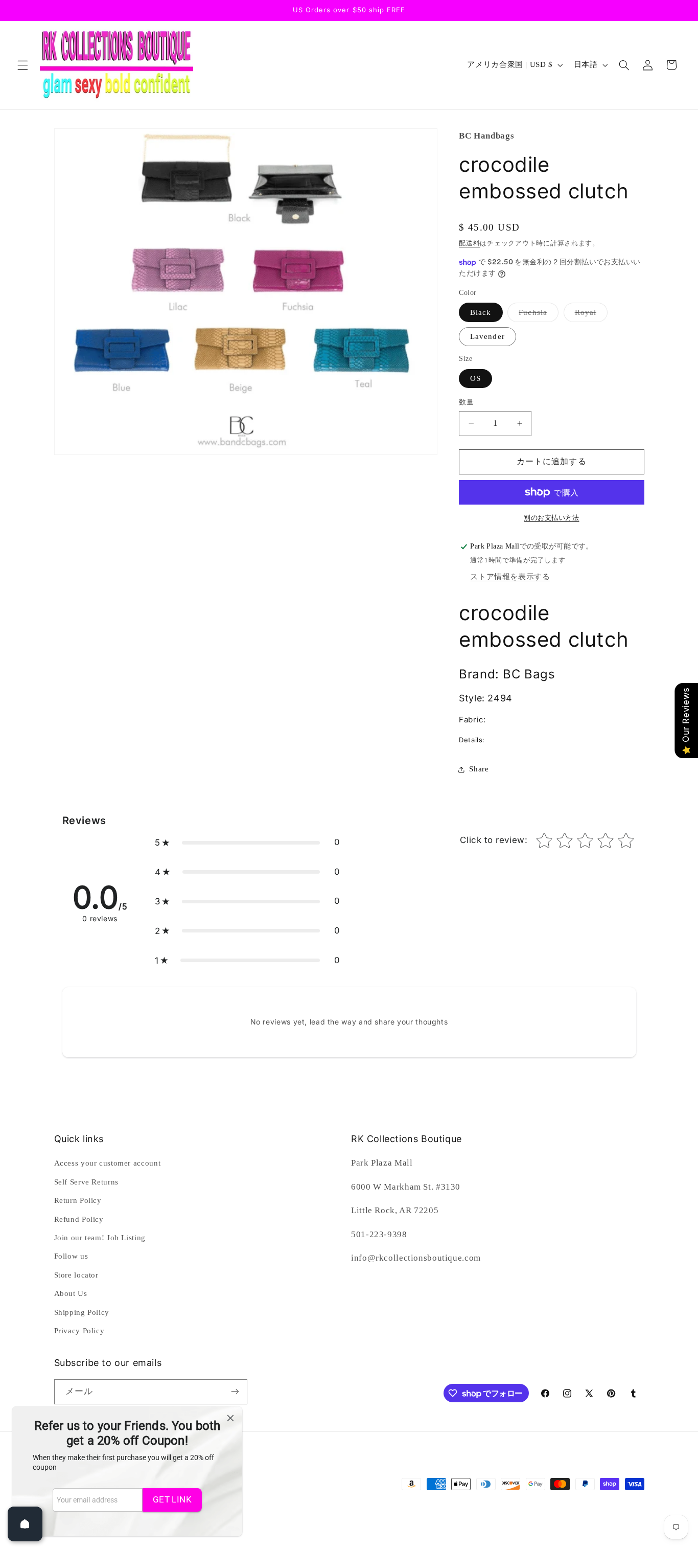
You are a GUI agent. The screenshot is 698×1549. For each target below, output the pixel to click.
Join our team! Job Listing (100, 1238)
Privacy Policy (79, 1331)
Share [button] (478, 769)
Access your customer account (107, 1163)
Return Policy (78, 1200)
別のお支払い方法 (551, 517)
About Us (70, 1293)
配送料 (469, 243)
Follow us (71, 1256)
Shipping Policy (81, 1312)
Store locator (76, 1275)
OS (475, 378)
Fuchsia (536, 315)
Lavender (487, 336)
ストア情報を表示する (510, 577)
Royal (589, 315)
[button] (22, 65)
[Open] (25, 1524)
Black (480, 312)
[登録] (234, 1391)
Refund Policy (79, 1219)
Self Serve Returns (86, 1182)
